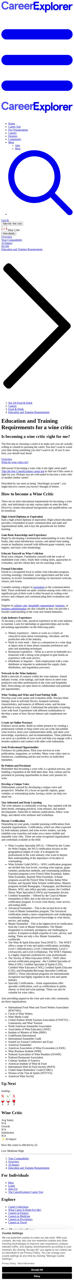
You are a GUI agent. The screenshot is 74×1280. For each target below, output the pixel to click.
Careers (12, 132)
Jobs (17, 145)
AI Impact (13, 1164)
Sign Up (12, 1188)
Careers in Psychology (20, 1219)
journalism (39, 587)
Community (14, 139)
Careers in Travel (17, 1222)
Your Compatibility (18, 1158)
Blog (17, 148)
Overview (13, 1161)
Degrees (12, 136)
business (60, 605)
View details (9, 233)
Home (11, 123)
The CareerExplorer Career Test (25, 1192)
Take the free (22, 471)
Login (11, 1185)
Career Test (14, 126)
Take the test (12, 223)
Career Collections (18, 1206)
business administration (14, 608)
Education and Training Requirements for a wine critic (37, 424)
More (11, 142)
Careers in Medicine (19, 1216)
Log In (5, 220)
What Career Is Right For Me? (24, 1209)
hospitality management (41, 605)
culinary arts (20, 605)
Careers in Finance (18, 1213)
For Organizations (18, 129)
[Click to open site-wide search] (40, 214)
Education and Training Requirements (28, 1167)
